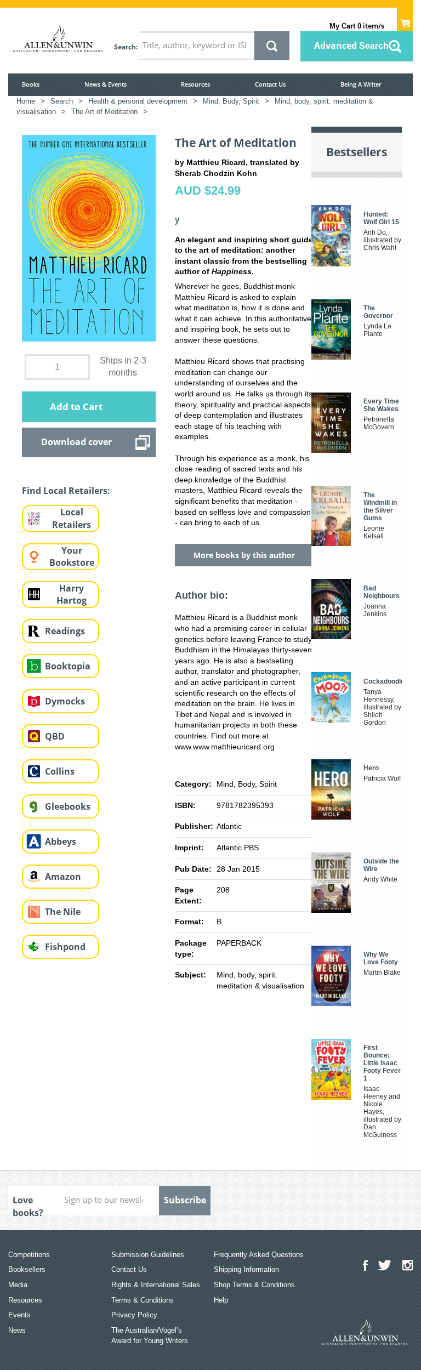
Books (30, 84)
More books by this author (244, 555)
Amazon (63, 877)
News (17, 1330)
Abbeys (60, 841)
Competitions (29, 1254)
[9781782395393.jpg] (89, 237)
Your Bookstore (71, 556)
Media (17, 1285)
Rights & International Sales (155, 1285)
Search (125, 47)
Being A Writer (361, 84)
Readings (65, 631)
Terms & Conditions (142, 1300)
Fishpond (65, 947)
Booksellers (26, 1269)
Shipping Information (246, 1269)
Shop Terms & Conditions (254, 1285)
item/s (356, 26)
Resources (195, 84)
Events (19, 1315)
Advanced (351, 45)
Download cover (76, 442)
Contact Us (270, 84)
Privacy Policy (134, 1315)
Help (221, 1300)
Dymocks (65, 701)
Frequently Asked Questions (259, 1254)
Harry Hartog (71, 594)
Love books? (28, 1204)
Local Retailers (71, 518)
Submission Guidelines (147, 1254)
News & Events (105, 84)
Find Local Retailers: (66, 491)
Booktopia (67, 666)
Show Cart (405, 19)
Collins (60, 771)
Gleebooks (67, 806)
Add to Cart (76, 406)
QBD (55, 736)
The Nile (63, 912)
